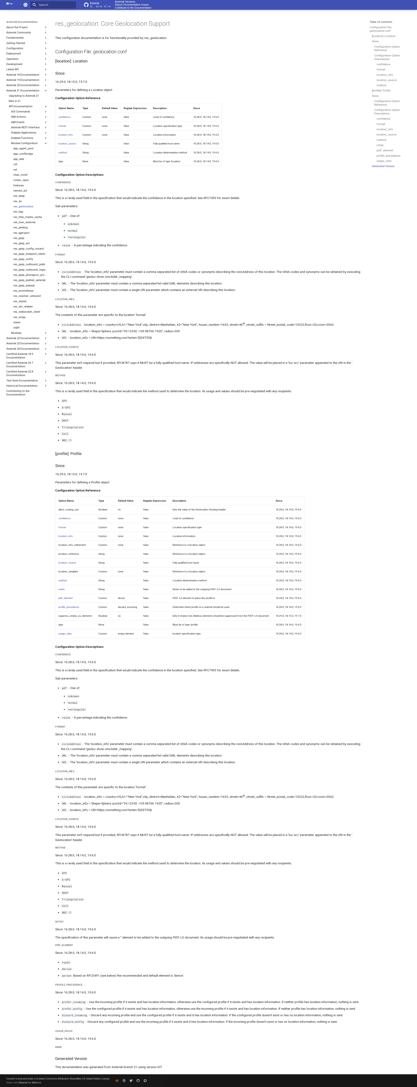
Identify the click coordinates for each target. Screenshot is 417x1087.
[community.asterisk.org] (145, 1081)
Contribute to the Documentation (133, 7)
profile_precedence (68, 607)
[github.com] (138, 1081)
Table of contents (381, 21)
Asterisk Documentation (21, 21)
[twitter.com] (131, 1081)
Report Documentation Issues (132, 4)
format (62, 126)
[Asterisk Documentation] (9, 5)
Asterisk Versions (125, 1)
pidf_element (65, 598)
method (62, 152)
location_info (65, 134)
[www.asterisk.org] (117, 1081)
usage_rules (65, 633)
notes (61, 589)
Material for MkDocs (29, 1082)
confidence (64, 117)
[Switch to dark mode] (25, 5)
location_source (67, 143)
